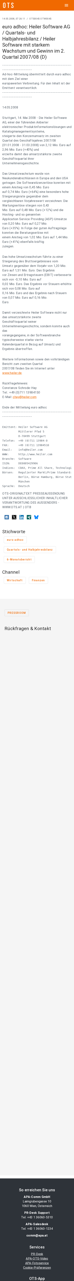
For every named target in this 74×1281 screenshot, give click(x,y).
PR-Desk (37, 1254)
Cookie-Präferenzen (37, 1267)
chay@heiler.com (25, 397)
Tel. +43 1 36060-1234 (37, 1228)
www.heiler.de (12, 373)
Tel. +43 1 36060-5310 (37, 1217)
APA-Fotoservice (37, 1263)
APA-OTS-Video (37, 1258)
